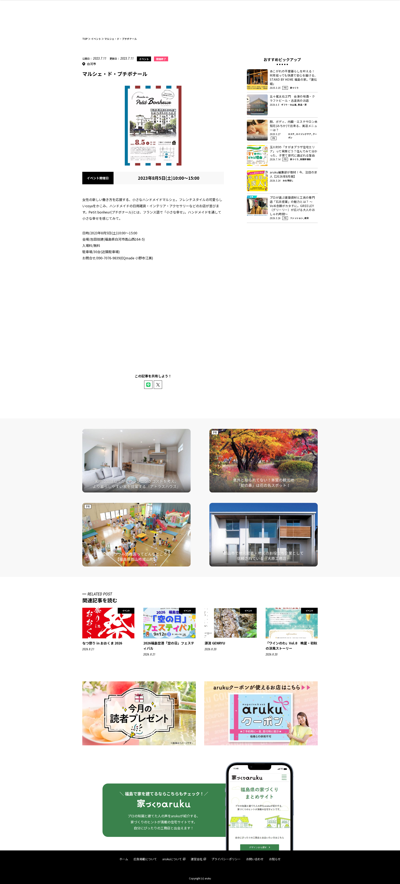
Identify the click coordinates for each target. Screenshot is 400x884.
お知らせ (275, 859)
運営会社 (196, 859)
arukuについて (172, 859)
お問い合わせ (255, 859)
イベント (144, 59)
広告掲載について (145, 859)
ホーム (123, 859)
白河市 (91, 64)
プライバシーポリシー (226, 859)
